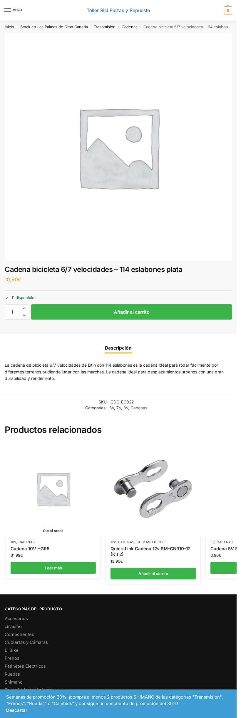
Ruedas (12, 674)
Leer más (53, 568)
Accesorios (16, 618)
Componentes (19, 634)
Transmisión (105, 26)
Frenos (12, 658)
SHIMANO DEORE (151, 542)
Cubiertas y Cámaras (26, 642)
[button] (227, 10)
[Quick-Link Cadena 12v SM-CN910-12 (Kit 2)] (153, 489)
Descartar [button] (16, 710)
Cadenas (130, 26)
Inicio (9, 26)
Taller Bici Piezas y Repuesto (118, 10)
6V (111, 407)
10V (13, 542)
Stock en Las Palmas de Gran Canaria (54, 26)
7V (118, 407)
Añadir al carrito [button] (153, 573)
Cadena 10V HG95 (30, 548)
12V (113, 542)
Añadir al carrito (132, 312)
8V (125, 407)
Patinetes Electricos (25, 666)
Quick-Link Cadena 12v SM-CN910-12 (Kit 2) (150, 551)
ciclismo (13, 626)
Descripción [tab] (118, 348)
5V (212, 542)
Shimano (14, 682)
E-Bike (12, 650)
